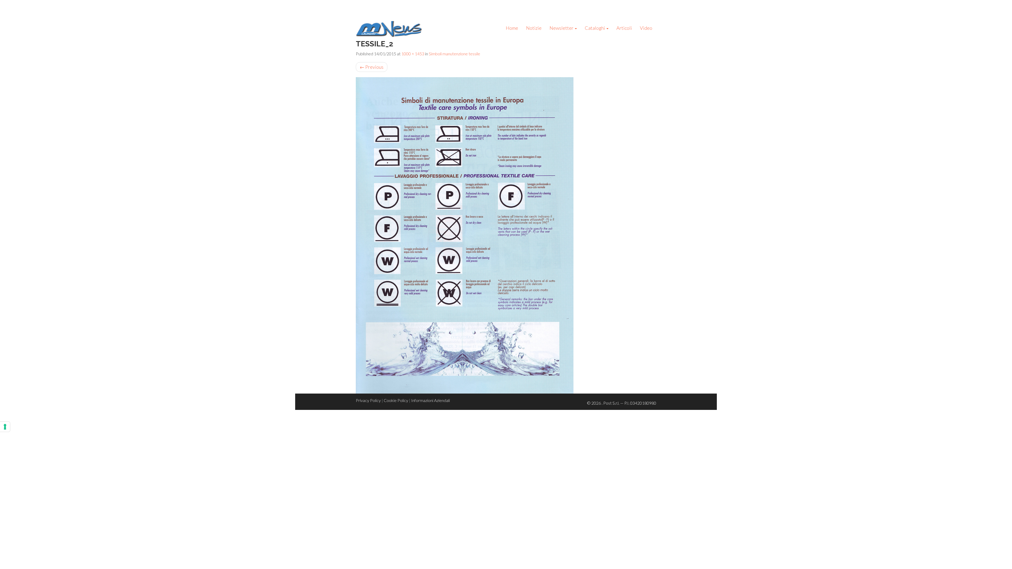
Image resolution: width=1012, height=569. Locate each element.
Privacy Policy (368, 400)
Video (646, 28)
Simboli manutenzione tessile (454, 53)
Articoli (624, 28)
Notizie (534, 28)
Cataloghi (595, 28)
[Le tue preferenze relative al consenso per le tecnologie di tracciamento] (5, 427)
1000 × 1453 (412, 53)
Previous (371, 67)
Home (512, 28)
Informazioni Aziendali (430, 400)
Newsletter (561, 28)
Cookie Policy (396, 400)
